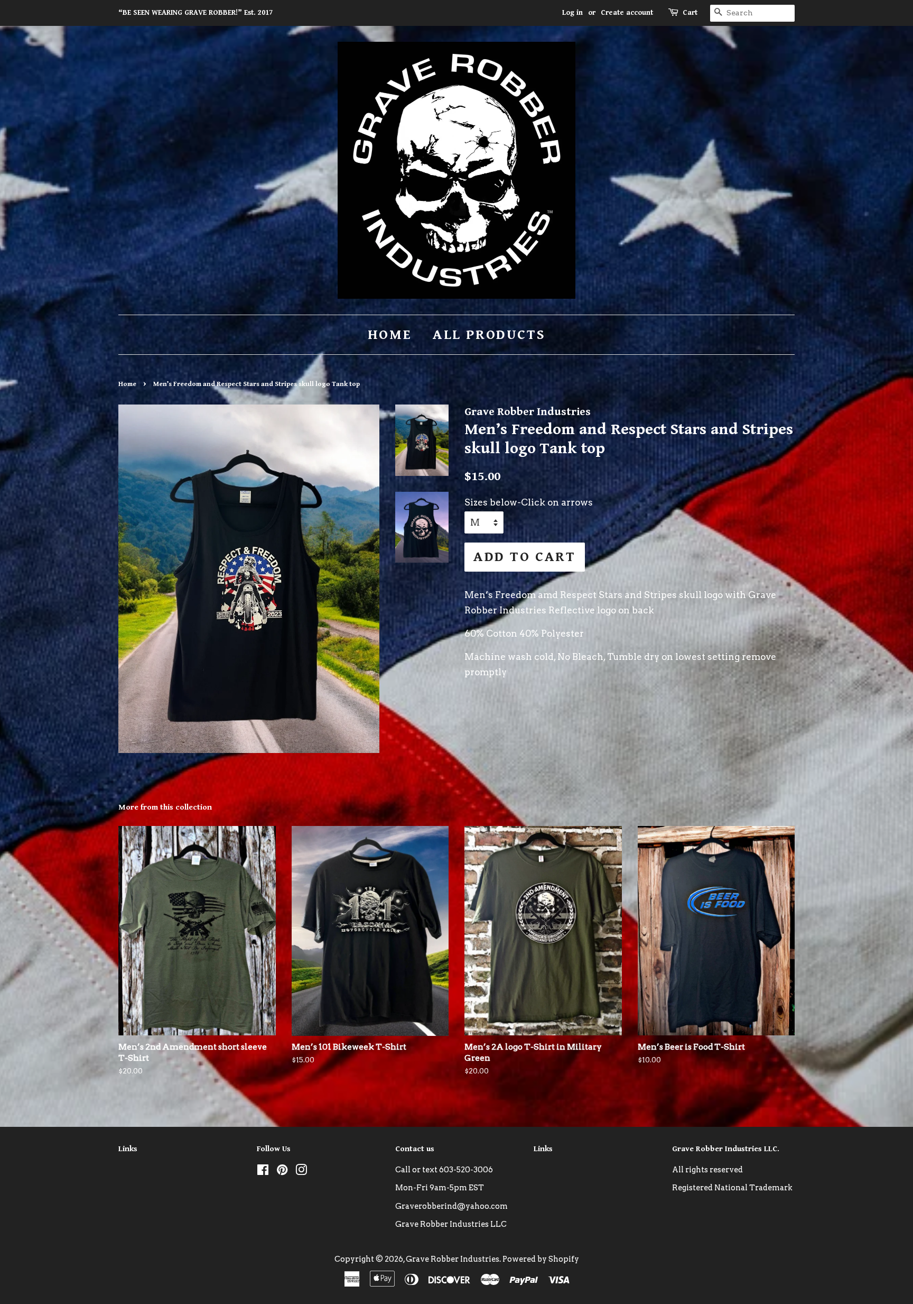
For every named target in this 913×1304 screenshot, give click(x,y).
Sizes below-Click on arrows (528, 502)
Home (390, 335)
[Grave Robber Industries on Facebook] (263, 1172)
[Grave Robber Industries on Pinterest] (282, 1172)
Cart (690, 12)
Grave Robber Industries (452, 1259)
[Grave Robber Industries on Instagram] (301, 1172)
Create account (627, 12)
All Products (489, 335)
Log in (572, 12)
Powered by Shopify (540, 1259)
